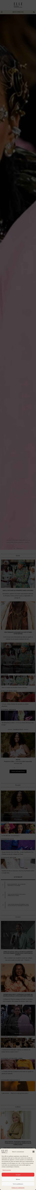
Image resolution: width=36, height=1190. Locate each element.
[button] (33, 1151)
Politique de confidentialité (18, 1187)
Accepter (18, 1174)
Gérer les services (7, 1170)
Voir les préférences (18, 1184)
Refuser (18, 1179)
